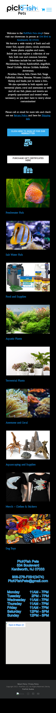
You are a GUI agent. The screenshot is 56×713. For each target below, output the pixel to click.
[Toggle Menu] (49, 9)
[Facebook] (33, 694)
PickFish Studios (28, 689)
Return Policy (22, 684)
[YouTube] (38, 694)
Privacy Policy (33, 684)
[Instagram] (28, 694)
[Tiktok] (20, 693)
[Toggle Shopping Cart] (43, 9)
